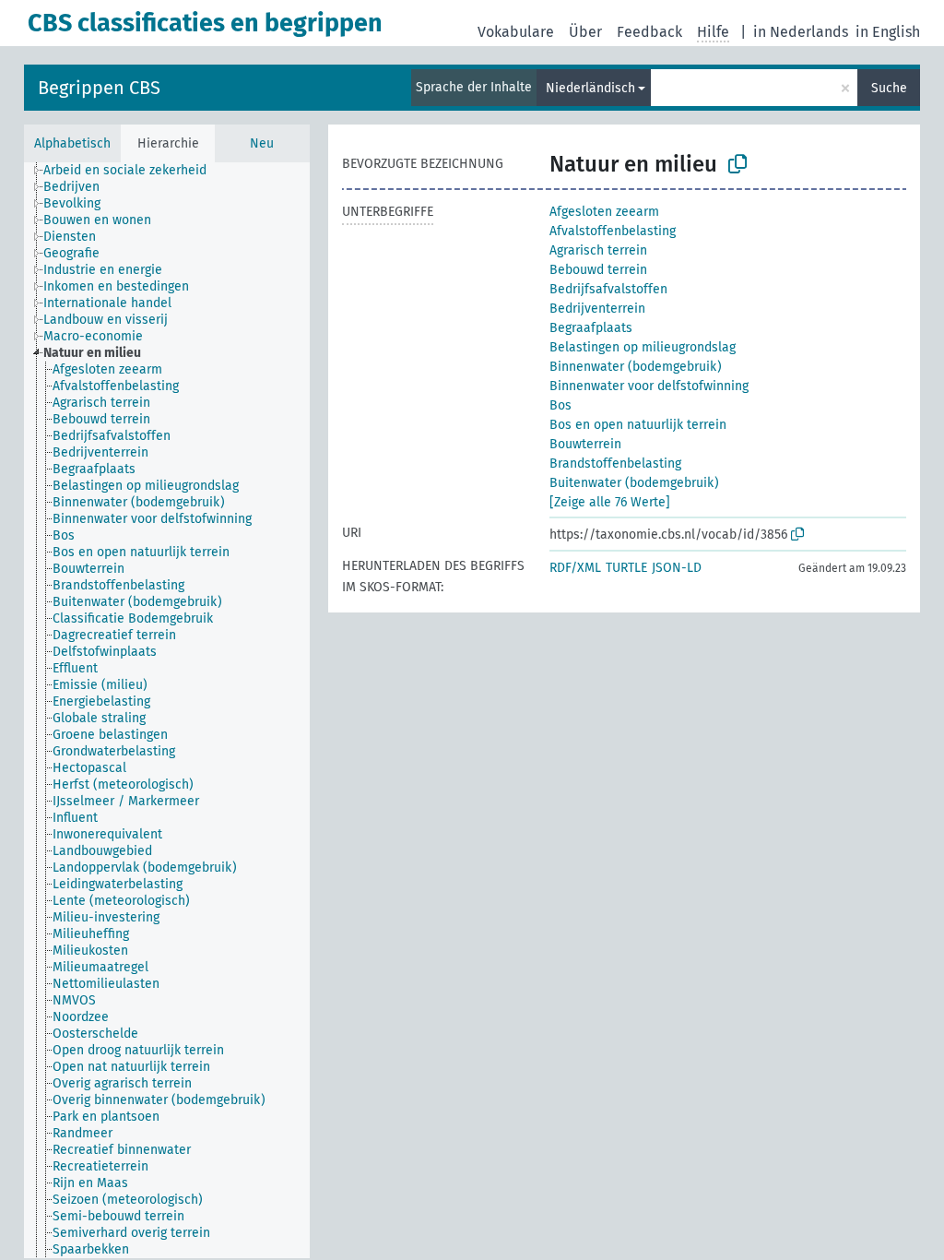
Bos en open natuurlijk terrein (637, 425)
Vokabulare (516, 32)
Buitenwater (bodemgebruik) (634, 483)
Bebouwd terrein (598, 270)
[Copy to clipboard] (737, 164)
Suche (889, 88)
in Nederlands (800, 32)
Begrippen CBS (99, 88)
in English (888, 32)
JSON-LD (677, 568)
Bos (560, 405)
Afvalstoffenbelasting (612, 231)
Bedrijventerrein (597, 308)
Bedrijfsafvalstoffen (608, 289)
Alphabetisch (72, 143)
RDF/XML (575, 568)
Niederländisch (590, 88)
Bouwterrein (585, 444)
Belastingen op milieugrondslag (642, 347)
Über (585, 32)
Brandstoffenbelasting (615, 463)
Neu (262, 143)
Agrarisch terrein (598, 250)
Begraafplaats (590, 328)
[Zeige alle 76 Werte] (609, 502)
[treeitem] (132, 170)
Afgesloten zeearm (604, 212)
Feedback (649, 32)
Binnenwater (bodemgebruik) (635, 366)
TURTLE (626, 568)
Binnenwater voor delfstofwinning (649, 386)
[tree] (167, 710)
